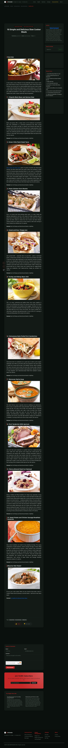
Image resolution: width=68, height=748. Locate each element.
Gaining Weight (38, 739)
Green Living (47, 736)
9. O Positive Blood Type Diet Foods (53, 92)
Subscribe (34, 682)
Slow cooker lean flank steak (13, 167)
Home (34, 2)
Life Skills (46, 734)
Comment (8, 653)
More (61, 2)
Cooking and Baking (29, 736)
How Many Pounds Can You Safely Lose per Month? (14, 697)
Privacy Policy (57, 736)
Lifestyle (48, 2)
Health (38, 2)
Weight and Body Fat (39, 737)
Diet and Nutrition (24, 6)
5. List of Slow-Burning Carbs (52, 83)
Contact (56, 734)
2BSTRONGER (6, 6)
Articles (11, 6)
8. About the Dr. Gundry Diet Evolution (54, 90)
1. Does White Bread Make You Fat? (53, 73)
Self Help (46, 738)
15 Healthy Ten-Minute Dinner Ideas (19, 598)
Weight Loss (37, 735)
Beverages (27, 738)
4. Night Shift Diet (49, 81)
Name (7, 648)
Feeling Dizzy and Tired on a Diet (32, 696)
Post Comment (10, 667)
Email (25, 648)
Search (60, 49)
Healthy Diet (24, 619)
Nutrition (43, 2)
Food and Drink (55, 2)
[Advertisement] (34, 15)
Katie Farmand (54, 28)
